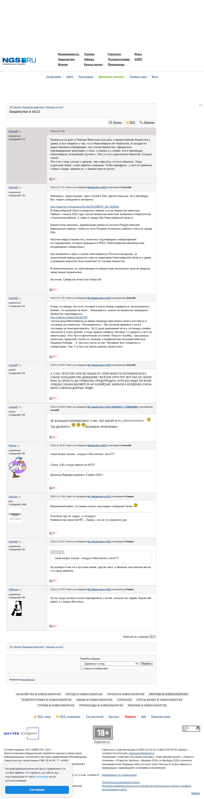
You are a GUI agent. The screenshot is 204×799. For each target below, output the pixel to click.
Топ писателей (94, 716)
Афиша (89, 59)
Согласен (37, 790)
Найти (69, 76)
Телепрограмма (119, 59)
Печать (117, 122)
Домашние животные (33, 107)
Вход (155, 76)
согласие (42, 776)
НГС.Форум (15, 107)
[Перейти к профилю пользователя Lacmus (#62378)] (15, 521)
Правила (130, 716)
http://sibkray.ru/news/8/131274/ (68, 317)
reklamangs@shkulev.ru (141, 753)
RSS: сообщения (70, 716)
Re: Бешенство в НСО (99, 298)
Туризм (89, 54)
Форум (63, 64)
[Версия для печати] (50, 179)
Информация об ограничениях (119, 775)
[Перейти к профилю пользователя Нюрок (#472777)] (17, 476)
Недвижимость (68, 54)
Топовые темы (138, 76)
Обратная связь (160, 716)
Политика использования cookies (121, 782)
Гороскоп (114, 54)
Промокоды (116, 64)
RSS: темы (44, 716)
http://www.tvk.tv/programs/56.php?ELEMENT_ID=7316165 (84, 206)
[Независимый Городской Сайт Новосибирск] (19, 61)
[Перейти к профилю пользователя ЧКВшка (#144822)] (15, 615)
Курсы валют (93, 64)
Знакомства (66, 59)
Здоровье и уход (54, 107)
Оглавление (53, 76)
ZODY (138, 59)
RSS (132, 122)
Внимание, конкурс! (111, 76)
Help (143, 716)
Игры (138, 54)
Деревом (149, 122)
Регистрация (85, 76)
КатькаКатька (28, 679)
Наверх (195, 793)
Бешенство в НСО (97, 187)
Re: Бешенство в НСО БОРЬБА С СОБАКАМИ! (112, 407)
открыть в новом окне (95, 668)
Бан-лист (114, 716)
